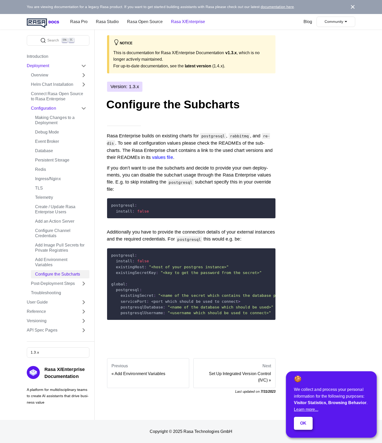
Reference (36, 311)
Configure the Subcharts (57, 274)
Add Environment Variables (51, 262)
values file (162, 157)
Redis (40, 169)
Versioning (37, 321)
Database (44, 151)
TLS (39, 188)
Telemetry (44, 197)
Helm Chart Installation (52, 84)
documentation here (277, 7)
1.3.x (35, 352)
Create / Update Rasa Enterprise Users (55, 209)
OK (303, 423)
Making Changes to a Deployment (55, 120)
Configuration (43, 108)
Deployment (38, 66)
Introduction (38, 56)
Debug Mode (47, 132)
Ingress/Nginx (48, 179)
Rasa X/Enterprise (188, 21)
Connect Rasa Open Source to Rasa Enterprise (57, 96)
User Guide (37, 302)
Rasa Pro (79, 21)
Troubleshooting (46, 293)
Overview (39, 75)
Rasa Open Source (145, 21)
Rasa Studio (107, 21)
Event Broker (47, 141)
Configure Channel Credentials (52, 233)
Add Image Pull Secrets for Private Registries (59, 247)
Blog (308, 21)
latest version (198, 66)
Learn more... (306, 409)
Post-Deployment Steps (53, 283)
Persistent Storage (52, 160)
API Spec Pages (42, 330)
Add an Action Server (54, 221)
